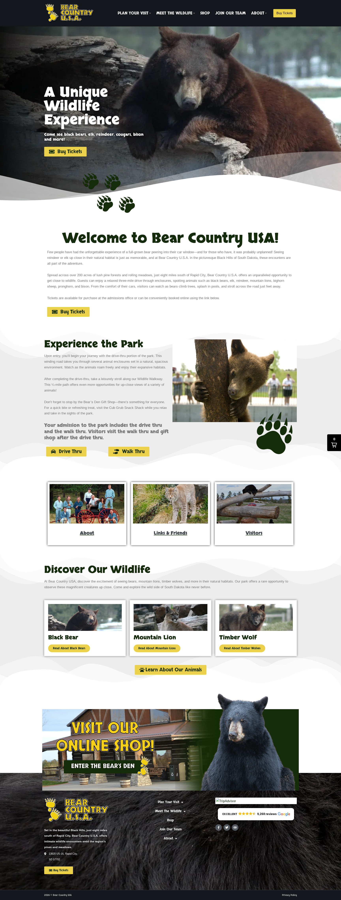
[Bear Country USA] (70, 13)
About (168, 838)
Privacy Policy (289, 895)
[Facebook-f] (218, 827)
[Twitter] (227, 827)
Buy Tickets (284, 13)
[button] (150, 13)
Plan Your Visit (168, 802)
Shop (205, 13)
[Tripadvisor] (235, 827)
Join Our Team (230, 13)
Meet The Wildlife (168, 811)
